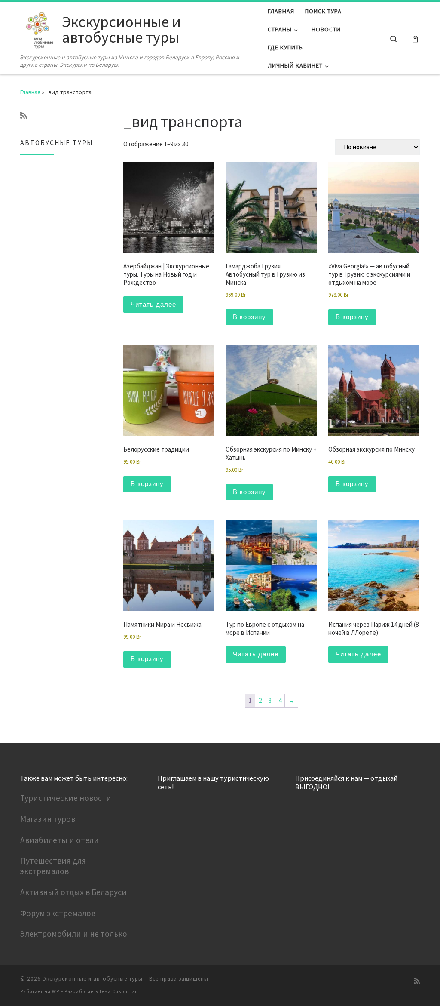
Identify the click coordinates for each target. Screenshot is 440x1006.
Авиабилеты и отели (59, 840)
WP (55, 991)
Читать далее (153, 304)
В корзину (249, 316)
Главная (30, 92)
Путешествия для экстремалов (53, 865)
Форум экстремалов (57, 913)
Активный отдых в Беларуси (73, 892)
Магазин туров (47, 819)
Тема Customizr (118, 991)
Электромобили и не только (73, 934)
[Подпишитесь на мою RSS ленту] (23, 116)
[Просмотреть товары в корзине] (415, 38)
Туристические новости (65, 798)
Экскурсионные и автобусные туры (93, 978)
